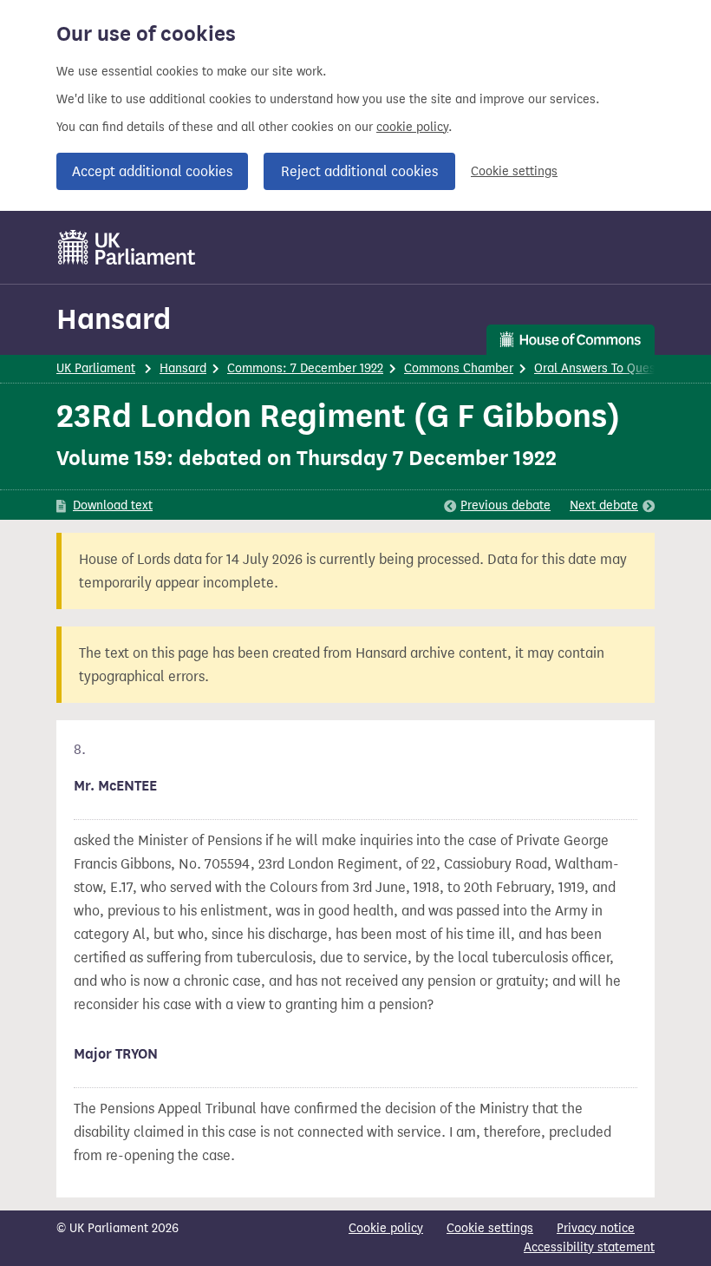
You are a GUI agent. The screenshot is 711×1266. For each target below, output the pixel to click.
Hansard (113, 319)
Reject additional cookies (359, 171)
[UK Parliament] (127, 247)
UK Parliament (95, 368)
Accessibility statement (589, 1247)
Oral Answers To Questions (608, 368)
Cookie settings (514, 171)
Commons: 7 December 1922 (305, 368)
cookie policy (412, 127)
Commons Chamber (458, 368)
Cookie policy (386, 1228)
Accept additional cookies (152, 171)
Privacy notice (596, 1228)
